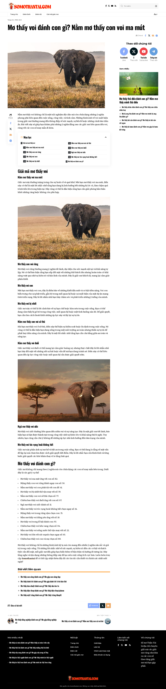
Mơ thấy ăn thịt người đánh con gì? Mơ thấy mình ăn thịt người (31, 657)
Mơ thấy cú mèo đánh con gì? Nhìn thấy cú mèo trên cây (29, 642)
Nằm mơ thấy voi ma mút (35, 147)
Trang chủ (11, 20)
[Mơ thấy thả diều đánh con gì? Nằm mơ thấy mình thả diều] (138, 83)
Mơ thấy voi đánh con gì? (76, 161)
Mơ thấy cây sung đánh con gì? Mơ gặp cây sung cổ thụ (28, 652)
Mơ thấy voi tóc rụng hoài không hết (84, 156)
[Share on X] (149, 35)
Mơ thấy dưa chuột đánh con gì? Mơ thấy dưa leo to (40, 585)
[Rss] (115, 6)
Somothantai (28, 558)
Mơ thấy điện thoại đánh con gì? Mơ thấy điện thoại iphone (42, 590)
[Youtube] (143, 54)
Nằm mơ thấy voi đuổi (78, 147)
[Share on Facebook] (145, 35)
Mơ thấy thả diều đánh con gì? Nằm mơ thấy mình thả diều (138, 100)
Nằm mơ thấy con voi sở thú (81, 143)
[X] (108, 6)
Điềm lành (18, 20)
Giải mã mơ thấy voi (29, 143)
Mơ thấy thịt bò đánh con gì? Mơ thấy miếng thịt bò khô (29, 647)
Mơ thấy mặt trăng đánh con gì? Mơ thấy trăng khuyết (41, 595)
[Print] (156, 35)
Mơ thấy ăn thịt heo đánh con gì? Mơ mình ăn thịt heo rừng (30, 662)
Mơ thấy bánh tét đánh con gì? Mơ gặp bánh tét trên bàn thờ (43, 581)
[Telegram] (153, 54)
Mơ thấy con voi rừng (33, 152)
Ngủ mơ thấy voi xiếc (78, 152)
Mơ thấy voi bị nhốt (33, 161)
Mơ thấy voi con (31, 156)
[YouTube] (112, 6)
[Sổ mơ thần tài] (30, 6)
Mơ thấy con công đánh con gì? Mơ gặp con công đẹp (40, 576)
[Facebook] (106, 6)
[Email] (153, 35)
